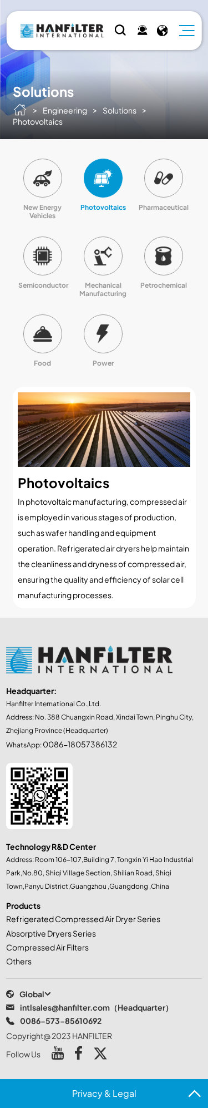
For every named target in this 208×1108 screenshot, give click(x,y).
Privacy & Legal (104, 1093)
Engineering (65, 110)
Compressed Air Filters (47, 947)
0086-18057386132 (80, 744)
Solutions (119, 110)
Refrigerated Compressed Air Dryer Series (83, 919)
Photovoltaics (38, 121)
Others (19, 961)
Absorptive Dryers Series (51, 933)
